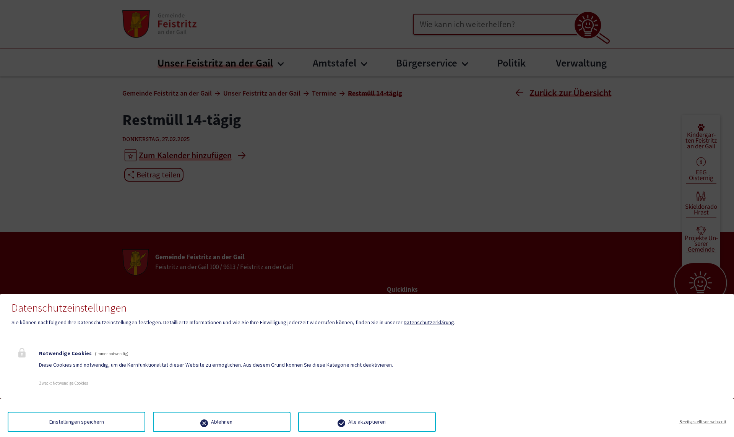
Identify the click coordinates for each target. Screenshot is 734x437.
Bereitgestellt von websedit (702, 421)
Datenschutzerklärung (429, 322)
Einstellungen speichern (76, 421)
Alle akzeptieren (367, 421)
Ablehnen (221, 421)
